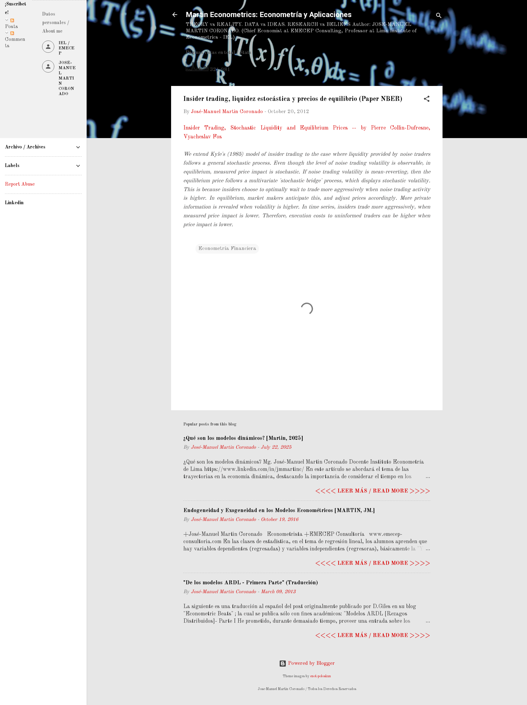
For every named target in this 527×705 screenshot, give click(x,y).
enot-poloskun (320, 676)
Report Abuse (20, 184)
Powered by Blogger (310, 663)
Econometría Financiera (227, 248)
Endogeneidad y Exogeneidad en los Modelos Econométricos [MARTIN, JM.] (279, 510)
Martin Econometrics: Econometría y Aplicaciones (269, 14)
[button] (426, 100)
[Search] (439, 16)
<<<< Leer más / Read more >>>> (372, 491)
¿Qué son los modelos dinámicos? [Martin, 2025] (243, 438)
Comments (15, 42)
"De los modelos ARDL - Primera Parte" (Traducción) (250, 583)
